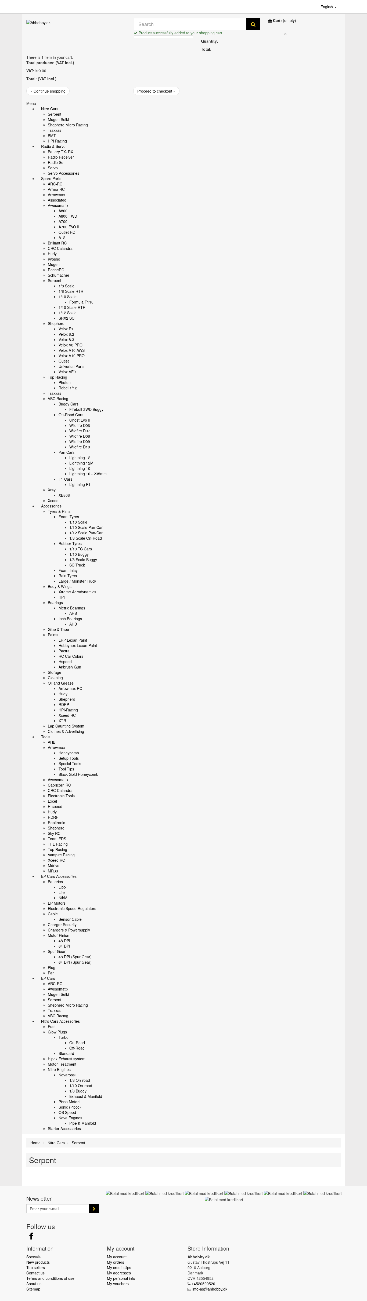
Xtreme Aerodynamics (77, 591)
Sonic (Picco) (70, 1107)
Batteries (55, 881)
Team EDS (57, 838)
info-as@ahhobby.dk (209, 1289)
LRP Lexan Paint (73, 640)
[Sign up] (94, 1208)
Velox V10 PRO (72, 355)
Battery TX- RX (60, 151)
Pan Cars (66, 452)
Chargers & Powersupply (69, 930)
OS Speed (67, 1112)
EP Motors (57, 903)
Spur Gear (57, 951)
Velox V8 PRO (70, 345)
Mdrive (53, 865)
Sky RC (54, 833)
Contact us (35, 1273)
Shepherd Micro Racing (68, 124)
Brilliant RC (57, 243)
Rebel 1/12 (68, 387)
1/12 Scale (68, 312)
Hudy (52, 253)
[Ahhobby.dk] (76, 27)
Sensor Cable (70, 919)
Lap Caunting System (66, 726)
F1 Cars (65, 479)
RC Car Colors (71, 656)
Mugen (54, 264)
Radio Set (56, 162)
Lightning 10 (79, 468)
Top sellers (35, 1267)
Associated (57, 200)
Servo (53, 167)
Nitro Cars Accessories (60, 1021)
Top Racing (57, 377)
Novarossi (67, 1074)
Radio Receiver (61, 157)
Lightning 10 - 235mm (88, 473)
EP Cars (48, 978)
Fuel (51, 1026)
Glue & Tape (58, 629)
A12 (62, 237)
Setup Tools (69, 758)
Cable (53, 913)
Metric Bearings (72, 608)
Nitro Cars (49, 108)
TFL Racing (58, 844)
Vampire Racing (61, 854)
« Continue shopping (48, 91)
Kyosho (54, 259)
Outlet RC (67, 232)
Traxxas (54, 130)
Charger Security (62, 924)
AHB (73, 613)
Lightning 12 (79, 457)
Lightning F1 (80, 484)
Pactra (64, 650)
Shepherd (56, 323)
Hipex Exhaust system (66, 1058)
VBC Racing (58, 398)
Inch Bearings (70, 618)
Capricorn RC (59, 785)
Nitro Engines (59, 1069)
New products (38, 1262)
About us (33, 1283)
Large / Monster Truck (77, 581)
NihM (63, 897)
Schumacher (58, 275)
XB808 (64, 495)
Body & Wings (59, 586)
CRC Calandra (60, 248)
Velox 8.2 (66, 334)
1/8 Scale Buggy (83, 559)
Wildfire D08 (79, 436)
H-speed (55, 806)
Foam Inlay (68, 570)
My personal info (121, 1278)
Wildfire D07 (79, 430)
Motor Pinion (58, 935)
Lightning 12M (81, 463)
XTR (62, 720)
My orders (115, 1262)
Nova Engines (70, 1117)
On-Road (77, 1042)
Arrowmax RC (70, 688)
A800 (63, 210)
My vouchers (118, 1283)
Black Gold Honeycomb (78, 774)
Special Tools (70, 763)
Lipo (62, 887)
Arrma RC (56, 189)
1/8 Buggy (78, 1091)
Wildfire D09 (79, 441)
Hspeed (65, 661)
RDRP (64, 704)
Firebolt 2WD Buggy (86, 409)
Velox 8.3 (66, 339)
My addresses (119, 1273)
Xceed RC (67, 715)
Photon (65, 382)
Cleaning (55, 677)
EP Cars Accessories (59, 876)
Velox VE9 (67, 371)
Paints (53, 634)
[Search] (253, 24)
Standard (66, 1053)
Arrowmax (56, 194)
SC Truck (77, 565)
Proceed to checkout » (156, 91)
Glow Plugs (57, 1032)
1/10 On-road (80, 1085)
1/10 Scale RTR (72, 307)
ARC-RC (55, 184)
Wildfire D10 (79, 446)
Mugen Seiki (58, 119)
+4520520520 (203, 1283)
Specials (33, 1256)
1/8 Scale (66, 285)
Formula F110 (81, 302)
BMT (52, 135)
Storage (54, 672)
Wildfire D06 (79, 425)
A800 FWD (68, 216)
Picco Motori (69, 1101)
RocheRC (56, 269)
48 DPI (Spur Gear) (75, 956)
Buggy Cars (68, 404)
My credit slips (119, 1267)
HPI (62, 597)
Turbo (64, 1037)
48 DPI (64, 940)
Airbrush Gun (70, 667)
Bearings (55, 602)
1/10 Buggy (79, 554)
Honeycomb (69, 752)
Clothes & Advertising (66, 731)
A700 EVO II (69, 226)
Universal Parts (71, 366)
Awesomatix (58, 205)
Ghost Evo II (79, 420)
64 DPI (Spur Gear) (75, 962)
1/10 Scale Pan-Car (86, 527)
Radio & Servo (53, 146)
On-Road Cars (71, 414)
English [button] (327, 6)
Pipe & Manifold (82, 1123)
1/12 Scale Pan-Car (86, 532)
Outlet (64, 361)
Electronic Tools (61, 795)
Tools (45, 736)
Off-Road (77, 1048)
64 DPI (64, 946)
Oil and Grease (61, 683)
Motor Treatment (62, 1064)
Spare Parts (51, 178)
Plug (51, 967)
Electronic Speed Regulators (72, 908)
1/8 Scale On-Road (85, 538)
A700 (63, 221)
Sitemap (33, 1289)
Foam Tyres (69, 516)
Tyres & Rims (59, 511)
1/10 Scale (68, 296)
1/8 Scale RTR (71, 291)
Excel (52, 801)
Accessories (51, 506)
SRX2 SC (66, 318)
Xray (52, 489)
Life (62, 892)
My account (117, 1256)
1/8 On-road (79, 1080)
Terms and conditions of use (50, 1278)
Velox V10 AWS (72, 350)
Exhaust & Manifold (85, 1096)
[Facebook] (31, 1237)
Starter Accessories (64, 1128)
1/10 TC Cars (80, 548)
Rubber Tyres (70, 543)
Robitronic (56, 822)
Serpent (54, 114)
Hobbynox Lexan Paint (78, 645)
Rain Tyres (68, 575)
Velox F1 (66, 328)
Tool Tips (66, 769)
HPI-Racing (68, 709)
